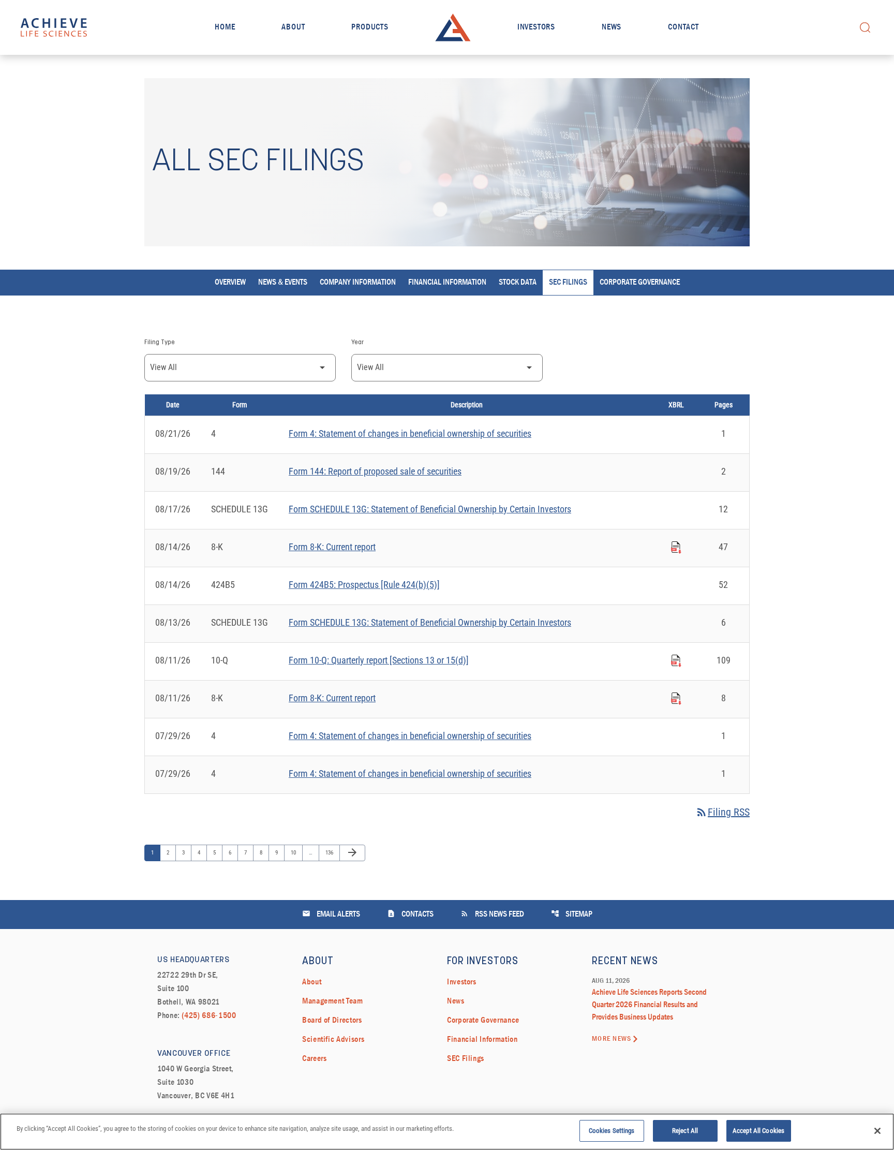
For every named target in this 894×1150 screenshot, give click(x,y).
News (611, 27)
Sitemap (571, 913)
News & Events (282, 282)
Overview (230, 282)
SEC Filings (568, 282)
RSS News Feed (492, 913)
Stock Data (518, 282)
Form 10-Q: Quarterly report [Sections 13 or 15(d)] (379, 660)
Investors (536, 27)
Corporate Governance (640, 282)
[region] (447, 1131)
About (293, 27)
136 (330, 852)
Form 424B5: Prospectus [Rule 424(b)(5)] (364, 584)
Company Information (358, 282)
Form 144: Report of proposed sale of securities (375, 471)
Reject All (685, 1130)
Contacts (410, 913)
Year (357, 343)
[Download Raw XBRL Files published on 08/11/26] (676, 659)
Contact (683, 27)
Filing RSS (722, 812)
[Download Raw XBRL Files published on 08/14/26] (676, 546)
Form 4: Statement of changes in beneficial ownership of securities (410, 433)
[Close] (877, 1130)
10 (295, 852)
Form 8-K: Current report (332, 546)
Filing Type (159, 343)
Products (369, 27)
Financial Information (447, 282)
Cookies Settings (612, 1130)
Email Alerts (331, 913)
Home (225, 27)
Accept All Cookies (758, 1130)
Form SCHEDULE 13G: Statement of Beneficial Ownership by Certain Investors (430, 509)
